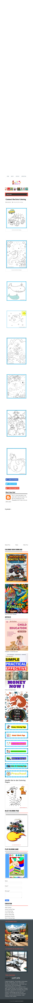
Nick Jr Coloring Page (10, 918)
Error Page (23, 176)
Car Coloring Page (9, 911)
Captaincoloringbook (19, 1001)
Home (8, 176)
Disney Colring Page (9, 914)
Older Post (25, 544)
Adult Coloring (8, 907)
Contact (17, 176)
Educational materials (10, 916)
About (12, 176)
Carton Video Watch (9, 912)
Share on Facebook (13, 479)
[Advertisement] (16, 16)
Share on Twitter (12, 483)
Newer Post (7, 544)
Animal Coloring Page (10, 909)
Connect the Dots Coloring (18, 202)
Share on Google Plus (14, 488)
